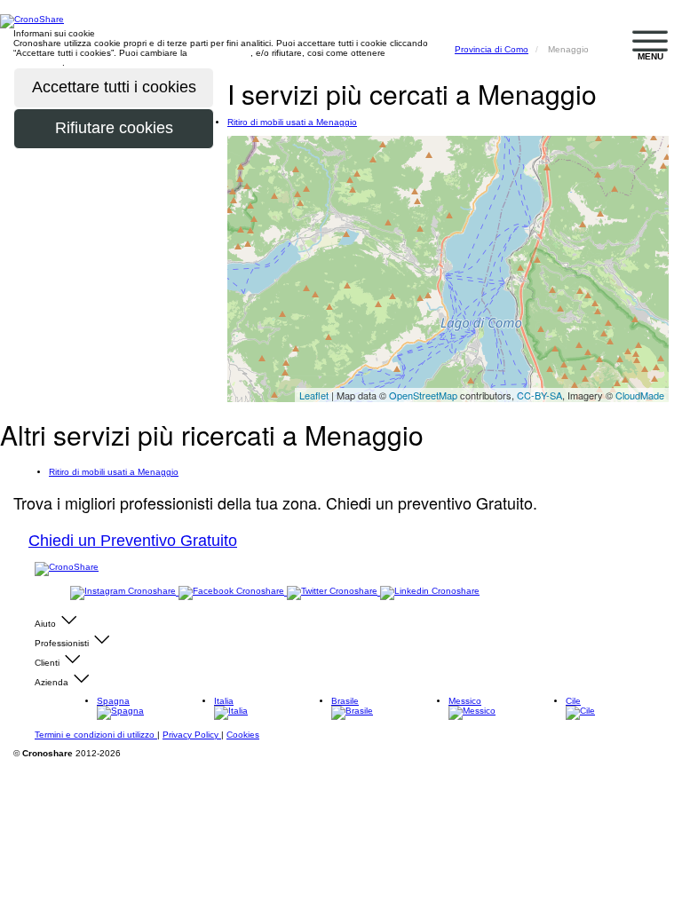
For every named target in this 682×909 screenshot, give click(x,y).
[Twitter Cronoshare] (333, 592)
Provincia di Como (491, 49)
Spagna (113, 701)
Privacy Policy (192, 734)
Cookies (242, 734)
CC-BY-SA (539, 395)
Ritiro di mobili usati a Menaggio (292, 122)
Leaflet (314, 395)
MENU (650, 56)
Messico (464, 701)
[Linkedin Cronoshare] (430, 592)
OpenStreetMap (423, 395)
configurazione (220, 53)
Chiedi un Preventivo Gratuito (132, 540)
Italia (224, 701)
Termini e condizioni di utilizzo (96, 734)
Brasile (345, 701)
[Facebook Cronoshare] (232, 592)
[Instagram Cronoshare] (124, 592)
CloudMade (639, 395)
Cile (573, 701)
